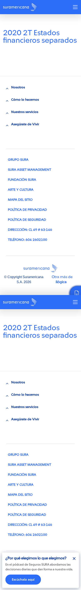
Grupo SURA (18, 159)
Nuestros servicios (24, 112)
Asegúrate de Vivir (25, 124)
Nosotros (18, 87)
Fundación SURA (22, 179)
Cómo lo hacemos (25, 99)
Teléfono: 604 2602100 (27, 239)
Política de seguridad (27, 219)
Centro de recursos (22, 23)
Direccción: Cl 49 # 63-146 (30, 229)
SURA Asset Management (29, 169)
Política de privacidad (27, 209)
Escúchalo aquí (23, 579)
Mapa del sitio (20, 199)
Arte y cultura (20, 189)
